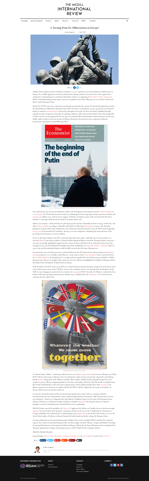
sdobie (84, 208)
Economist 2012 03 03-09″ (76, 208)
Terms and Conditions (82, 471)
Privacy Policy (80, 469)
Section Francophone (37, 21)
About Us (65, 21)
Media (56, 21)
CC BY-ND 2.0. (82, 370)
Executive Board (53, 467)
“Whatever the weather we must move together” (92, 369)
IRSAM (83, 21)
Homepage (24, 21)
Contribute (92, 21)
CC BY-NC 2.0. (97, 208)
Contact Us (75, 21)
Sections (48, 21)
